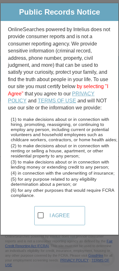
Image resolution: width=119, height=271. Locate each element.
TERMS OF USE (57, 100)
